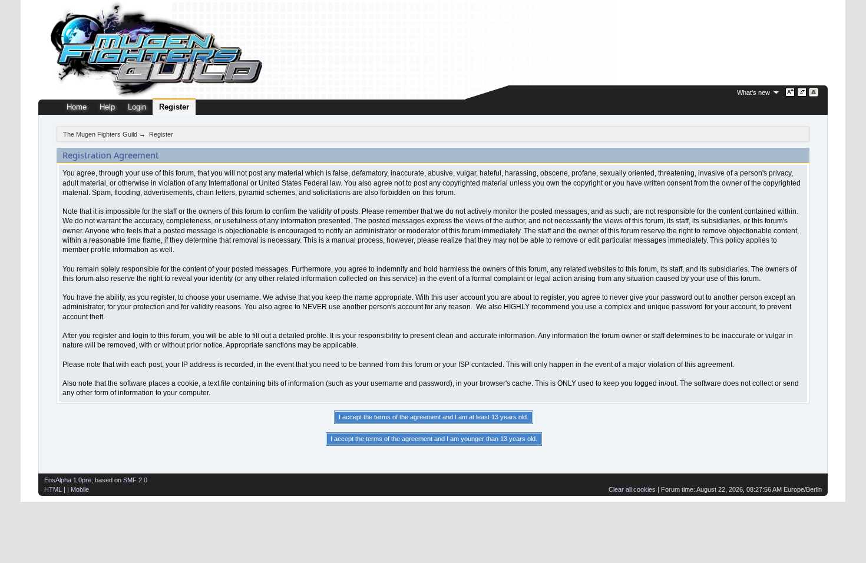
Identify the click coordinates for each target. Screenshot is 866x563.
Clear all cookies (632, 489)
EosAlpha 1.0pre (67, 479)
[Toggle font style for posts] (814, 92)
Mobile (80, 489)
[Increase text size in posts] (790, 92)
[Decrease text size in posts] (802, 92)
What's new (753, 92)
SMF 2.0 (135, 479)
